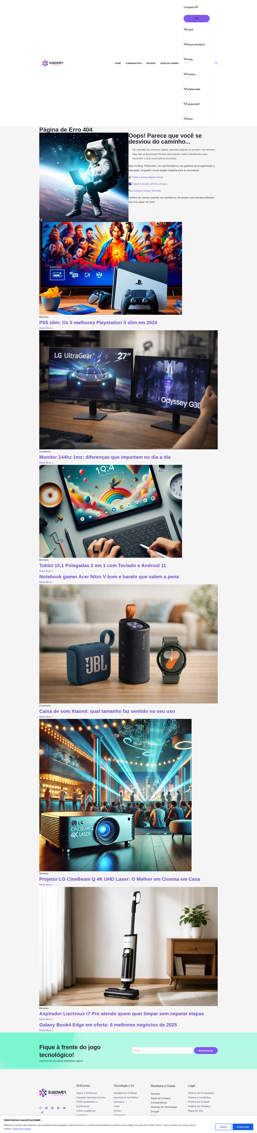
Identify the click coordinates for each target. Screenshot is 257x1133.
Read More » (46, 328)
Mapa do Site (195, 1110)
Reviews (151, 63)
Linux (190, 30)
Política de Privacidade (201, 1092)
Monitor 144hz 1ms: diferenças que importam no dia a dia (105, 457)
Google (191, 74)
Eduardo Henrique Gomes (90, 1097)
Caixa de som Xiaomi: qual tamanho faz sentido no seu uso (107, 711)
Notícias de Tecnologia (164, 1106)
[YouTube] (64, 1108)
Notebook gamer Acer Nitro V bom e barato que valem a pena (109, 576)
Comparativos (134, 63)
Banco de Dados (196, 44)
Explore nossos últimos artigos (149, 183)
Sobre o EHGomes (86, 1092)
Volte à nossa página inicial (147, 177)
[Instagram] (40, 1108)
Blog (190, 119)
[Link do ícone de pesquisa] (216, 63)
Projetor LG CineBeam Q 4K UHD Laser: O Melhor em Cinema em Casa (119, 879)
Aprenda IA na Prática (126, 1097)
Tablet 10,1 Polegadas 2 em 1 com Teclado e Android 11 (102, 565)
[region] (128, 1124)
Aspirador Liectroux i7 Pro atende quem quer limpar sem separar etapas (121, 1013)
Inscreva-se (206, 1050)
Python (118, 1110)
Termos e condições (199, 1097)
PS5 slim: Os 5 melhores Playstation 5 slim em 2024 (98, 322)
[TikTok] (42, 1112)
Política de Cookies (21, 1128)
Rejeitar (223, 1127)
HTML (190, 59)
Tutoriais (189, 7)
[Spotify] (52, 1108)
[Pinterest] (46, 1108)
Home (118, 63)
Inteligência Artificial (125, 1092)
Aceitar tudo (243, 1127)
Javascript (193, 104)
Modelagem (193, 89)
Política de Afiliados (199, 1106)
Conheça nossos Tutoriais (146, 190)
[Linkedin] (58, 1108)
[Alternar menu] (197, 18)
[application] (196, 7)
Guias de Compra (169, 63)
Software (119, 1101)
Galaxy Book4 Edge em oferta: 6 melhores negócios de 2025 (108, 1024)
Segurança (120, 1115)
